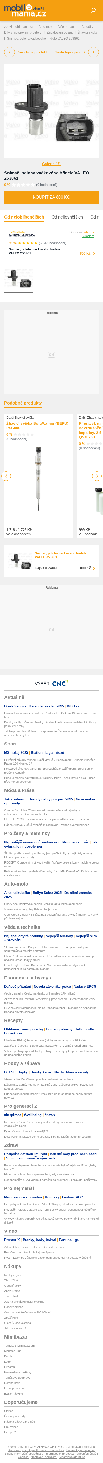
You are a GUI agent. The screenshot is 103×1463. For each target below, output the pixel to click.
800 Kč (85, 253)
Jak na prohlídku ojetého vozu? (24, 1301)
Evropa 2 (10, 1432)
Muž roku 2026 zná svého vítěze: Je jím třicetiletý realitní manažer (46, 819)
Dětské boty (12, 1382)
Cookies (23, 1457)
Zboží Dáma (12, 1290)
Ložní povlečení (14, 1388)
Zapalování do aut (60, 32)
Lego (7, 1361)
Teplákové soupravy (17, 1377)
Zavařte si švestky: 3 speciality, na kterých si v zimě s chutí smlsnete (48, 1045)
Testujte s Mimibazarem (19, 1345)
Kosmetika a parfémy (17, 1372)
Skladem (88, 236)
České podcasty (14, 1416)
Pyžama (9, 1366)
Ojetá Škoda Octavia (17, 1322)
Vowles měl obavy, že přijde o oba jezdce (30, 909)
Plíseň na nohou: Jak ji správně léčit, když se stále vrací (40, 1174)
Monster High (12, 1350)
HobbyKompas (13, 1306)
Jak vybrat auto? (15, 1328)
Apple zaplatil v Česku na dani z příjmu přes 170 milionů (39, 993)
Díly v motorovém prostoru (23, 32)
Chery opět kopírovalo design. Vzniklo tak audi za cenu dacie (43, 903)
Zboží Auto (11, 1317)
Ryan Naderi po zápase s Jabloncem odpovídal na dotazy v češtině (47, 1257)
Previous (6, 476)
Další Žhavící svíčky (20, 417)
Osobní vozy (12, 1285)
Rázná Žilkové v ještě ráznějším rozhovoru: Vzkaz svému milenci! (46, 824)
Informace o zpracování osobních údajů (70, 1453)
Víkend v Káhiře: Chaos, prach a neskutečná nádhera (38, 1079)
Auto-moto (46, 27)
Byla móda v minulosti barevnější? (26, 1131)
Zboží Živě (11, 1280)
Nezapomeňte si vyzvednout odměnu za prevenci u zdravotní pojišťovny (50, 1179)
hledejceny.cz (13, 1275)
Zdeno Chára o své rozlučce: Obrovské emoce (34, 1247)
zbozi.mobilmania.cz (19, 27)
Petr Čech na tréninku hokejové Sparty (29, 1252)
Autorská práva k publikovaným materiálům (36, 1450)
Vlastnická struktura (72, 1457)
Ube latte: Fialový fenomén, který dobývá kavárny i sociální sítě (45, 1040)
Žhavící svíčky (87, 32)
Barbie (8, 1356)
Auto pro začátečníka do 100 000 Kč (27, 1312)
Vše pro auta (67, 27)
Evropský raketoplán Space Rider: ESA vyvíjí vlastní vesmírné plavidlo (49, 1204)
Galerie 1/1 (51, 164)
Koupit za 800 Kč (51, 197)
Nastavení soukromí (44, 1457)
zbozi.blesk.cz (13, 1296)
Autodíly (87, 27)
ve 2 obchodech (18, 534)
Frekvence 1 (12, 1426)
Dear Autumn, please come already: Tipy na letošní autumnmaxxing (47, 1136)
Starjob (8, 1410)
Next (97, 476)
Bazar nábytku (13, 1393)
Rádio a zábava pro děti (19, 1421)
